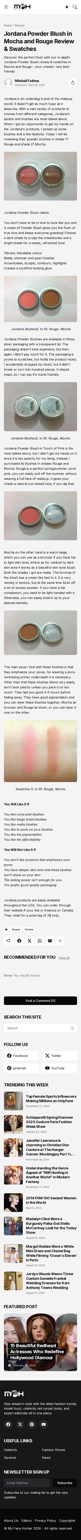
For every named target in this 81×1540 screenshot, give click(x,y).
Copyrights (67, 1521)
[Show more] (60, 941)
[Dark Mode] (67, 7)
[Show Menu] (6, 7)
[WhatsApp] (39, 941)
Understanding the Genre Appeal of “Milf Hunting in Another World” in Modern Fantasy (48, 1175)
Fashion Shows (53, 1450)
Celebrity (10, 1450)
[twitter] (20, 1424)
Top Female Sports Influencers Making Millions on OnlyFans (51, 1098)
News (46, 1458)
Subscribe (64, 1483)
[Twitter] (29, 941)
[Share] (72, 82)
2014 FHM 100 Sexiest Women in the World (51, 1200)
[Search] (75, 7)
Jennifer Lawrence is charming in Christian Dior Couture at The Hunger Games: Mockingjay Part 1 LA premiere (50, 1147)
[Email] (50, 941)
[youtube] (43, 1424)
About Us (11, 1521)
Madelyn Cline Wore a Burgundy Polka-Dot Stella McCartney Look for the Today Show (51, 1225)
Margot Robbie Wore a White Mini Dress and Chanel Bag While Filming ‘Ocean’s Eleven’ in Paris (51, 1253)
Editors (26, 1521)
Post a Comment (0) (40, 1001)
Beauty (20, 25)
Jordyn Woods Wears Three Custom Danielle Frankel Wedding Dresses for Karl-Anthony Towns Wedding (49, 1280)
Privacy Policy (45, 1521)
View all (64, 957)
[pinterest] (32, 1424)
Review (29, 929)
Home (8, 25)
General (10, 1458)
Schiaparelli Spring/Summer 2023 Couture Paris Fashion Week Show (49, 1122)
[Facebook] (19, 941)
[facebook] (8, 1424)
